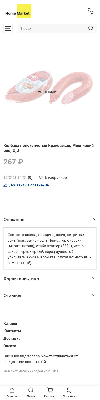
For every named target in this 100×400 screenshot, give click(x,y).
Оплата (9, 346)
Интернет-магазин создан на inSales (30, 371)
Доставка (11, 338)
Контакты (12, 331)
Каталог (10, 323)
